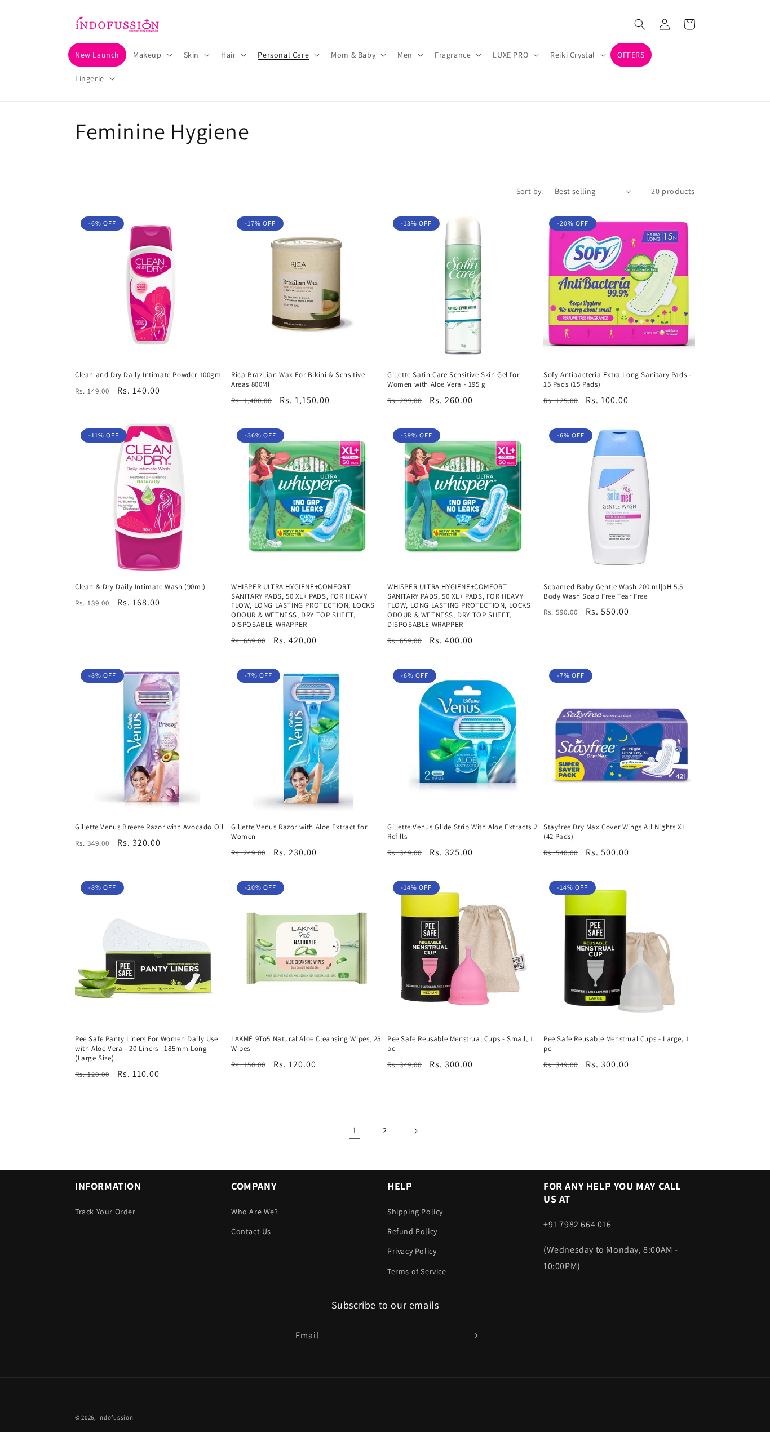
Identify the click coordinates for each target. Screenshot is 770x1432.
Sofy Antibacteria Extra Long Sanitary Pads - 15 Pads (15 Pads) (617, 379)
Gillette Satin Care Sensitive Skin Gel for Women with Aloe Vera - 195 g (453, 379)
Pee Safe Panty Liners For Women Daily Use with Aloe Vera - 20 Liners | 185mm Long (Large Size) (146, 1049)
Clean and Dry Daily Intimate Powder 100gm (148, 374)
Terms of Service (416, 1271)
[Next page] (415, 1131)
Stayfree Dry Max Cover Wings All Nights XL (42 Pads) (614, 832)
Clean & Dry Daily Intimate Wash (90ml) (140, 586)
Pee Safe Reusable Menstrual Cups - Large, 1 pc (616, 1044)
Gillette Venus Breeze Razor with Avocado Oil (149, 827)
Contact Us (251, 1231)
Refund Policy (412, 1231)
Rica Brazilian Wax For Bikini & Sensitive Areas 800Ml (298, 379)
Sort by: (529, 191)
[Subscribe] (473, 1336)
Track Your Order (105, 1211)
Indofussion (116, 1417)
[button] (151, 55)
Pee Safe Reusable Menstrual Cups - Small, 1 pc (460, 1044)
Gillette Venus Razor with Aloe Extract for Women (299, 832)
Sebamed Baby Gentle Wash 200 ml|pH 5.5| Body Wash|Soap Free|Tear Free (614, 591)
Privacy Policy (411, 1251)
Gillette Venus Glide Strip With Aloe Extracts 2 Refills (462, 832)
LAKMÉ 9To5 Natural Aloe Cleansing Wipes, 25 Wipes (306, 1044)
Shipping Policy (415, 1211)
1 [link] (354, 1130)
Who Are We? (254, 1211)
